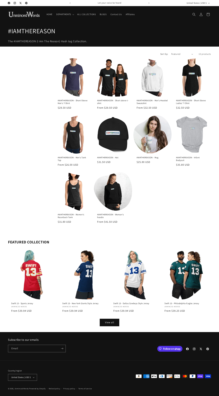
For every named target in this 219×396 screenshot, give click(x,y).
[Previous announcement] (70, 3)
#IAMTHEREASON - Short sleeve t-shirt (113, 102)
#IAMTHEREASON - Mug (147, 157)
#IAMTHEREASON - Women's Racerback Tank (71, 216)
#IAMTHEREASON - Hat (107, 157)
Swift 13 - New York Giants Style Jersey (80, 303)
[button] (64, 14)
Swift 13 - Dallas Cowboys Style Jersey (131, 303)
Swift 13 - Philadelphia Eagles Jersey (181, 303)
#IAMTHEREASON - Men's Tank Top (72, 159)
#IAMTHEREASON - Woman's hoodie (110, 216)
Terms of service (85, 388)
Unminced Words (22, 388)
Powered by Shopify (37, 388)
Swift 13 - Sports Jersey (22, 303)
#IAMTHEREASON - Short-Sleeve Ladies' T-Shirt (191, 102)
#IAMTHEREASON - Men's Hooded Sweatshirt (152, 102)
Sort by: (164, 54)
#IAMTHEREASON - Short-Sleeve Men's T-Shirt (73, 102)
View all (109, 322)
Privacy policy (69, 388)
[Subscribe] (62, 348)
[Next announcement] (148, 3)
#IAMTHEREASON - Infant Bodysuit (188, 159)
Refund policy (54, 388)
